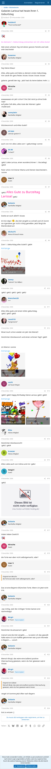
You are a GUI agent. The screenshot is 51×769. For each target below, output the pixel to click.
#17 (48, 530)
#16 (48, 478)
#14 (48, 439)
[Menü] (3, 2)
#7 (49, 187)
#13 (48, 391)
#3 (49, 95)
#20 (48, 605)
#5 (49, 140)
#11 (48, 307)
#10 (48, 288)
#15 (48, 460)
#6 (49, 158)
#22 (48, 654)
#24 (48, 708)
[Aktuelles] (48, 2)
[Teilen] (45, 31)
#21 (48, 626)
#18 (48, 553)
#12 (48, 328)
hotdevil (6, 17)
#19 (48, 572)
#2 (49, 64)
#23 (48, 678)
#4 (49, 121)
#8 (49, 212)
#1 (49, 31)
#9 (49, 240)
